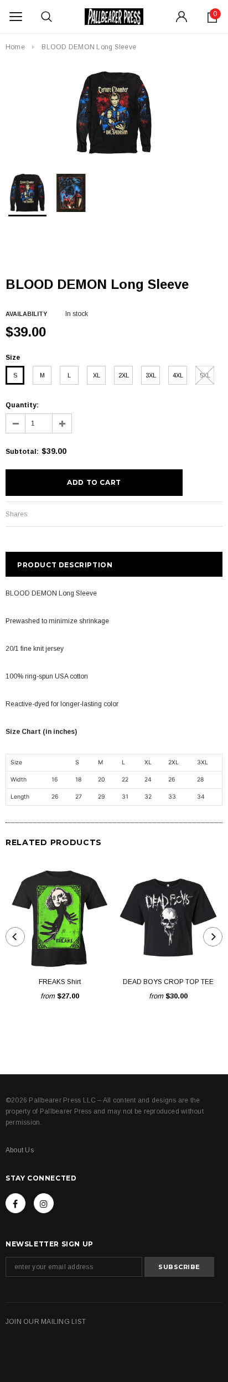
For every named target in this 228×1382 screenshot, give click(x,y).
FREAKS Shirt (60, 982)
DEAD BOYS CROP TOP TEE (168, 982)
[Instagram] (44, 1203)
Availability (26, 313)
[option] (114, 112)
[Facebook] (15, 1203)
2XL (123, 375)
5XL (205, 375)
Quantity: (22, 405)
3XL (151, 375)
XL (96, 375)
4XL (178, 375)
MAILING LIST (63, 1322)
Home (15, 47)
